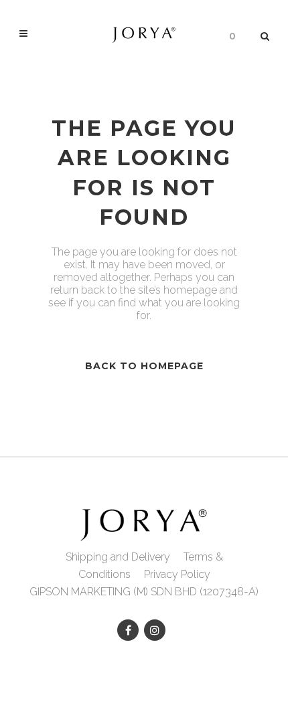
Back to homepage (144, 366)
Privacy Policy (177, 574)
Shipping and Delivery (118, 556)
